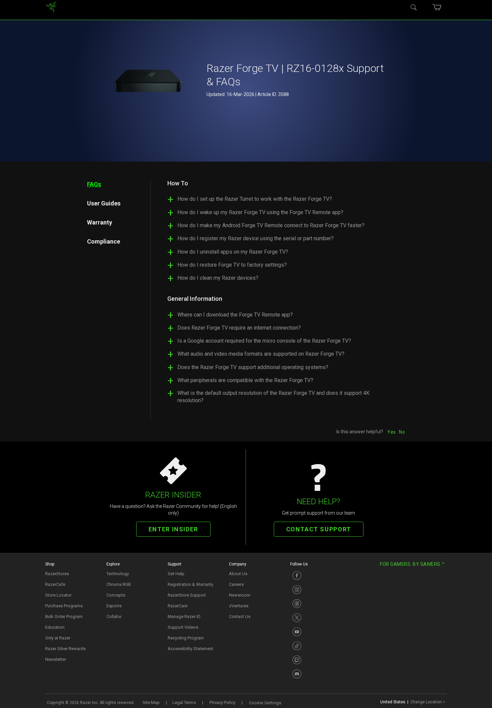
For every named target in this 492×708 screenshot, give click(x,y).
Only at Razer (57, 637)
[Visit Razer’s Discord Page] (317, 674)
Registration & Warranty (190, 584)
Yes (391, 432)
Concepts (115, 595)
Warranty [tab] (99, 222)
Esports (113, 605)
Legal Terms (184, 702)
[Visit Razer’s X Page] (317, 618)
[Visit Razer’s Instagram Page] (317, 590)
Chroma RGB (118, 584)
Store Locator (58, 595)
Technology (117, 573)
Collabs (113, 616)
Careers (236, 584)
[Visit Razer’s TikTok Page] (317, 646)
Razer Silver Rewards (65, 648)
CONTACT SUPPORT (318, 529)
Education (55, 627)
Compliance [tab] (103, 241)
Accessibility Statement (190, 648)
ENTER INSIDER (173, 529)
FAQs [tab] (94, 184)
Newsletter (55, 659)
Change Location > (427, 702)
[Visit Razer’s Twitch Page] (317, 660)
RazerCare (177, 605)
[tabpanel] (277, 295)
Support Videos (183, 627)
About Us (238, 573)
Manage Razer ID (184, 616)
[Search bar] (414, 7)
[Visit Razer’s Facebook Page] (317, 575)
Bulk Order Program (64, 616)
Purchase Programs (64, 605)
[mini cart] (437, 7)
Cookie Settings (265, 702)
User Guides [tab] (103, 203)
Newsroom (239, 595)
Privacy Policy (222, 702)
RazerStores (57, 573)
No (402, 432)
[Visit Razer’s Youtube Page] (317, 632)
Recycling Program (186, 637)
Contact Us (239, 616)
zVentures (238, 605)
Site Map (151, 702)
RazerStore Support (187, 595)
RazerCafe (55, 584)
